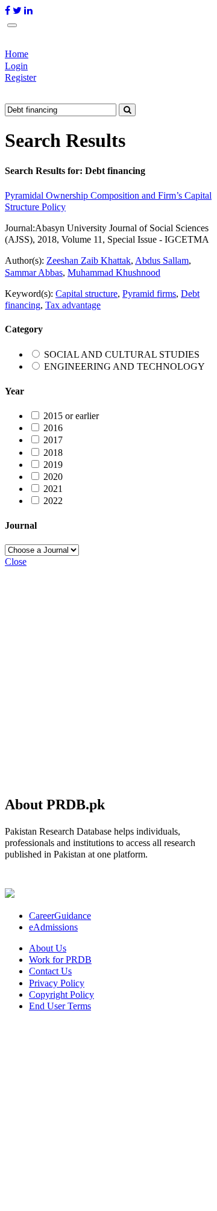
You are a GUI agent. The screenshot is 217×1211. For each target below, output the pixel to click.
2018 (53, 452)
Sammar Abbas (34, 272)
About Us (47, 948)
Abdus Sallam (162, 260)
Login (16, 66)
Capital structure (86, 293)
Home (16, 54)
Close (16, 561)
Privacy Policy (56, 983)
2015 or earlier (71, 416)
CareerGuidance (60, 916)
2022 (53, 501)
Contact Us (50, 971)
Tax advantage (73, 305)
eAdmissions (53, 927)
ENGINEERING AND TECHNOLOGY (124, 366)
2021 (53, 489)
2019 (53, 464)
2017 (53, 440)
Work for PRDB (60, 959)
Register (20, 77)
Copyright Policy (61, 994)
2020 (53, 477)
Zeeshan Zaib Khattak (88, 260)
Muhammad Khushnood (114, 272)
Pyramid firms (149, 293)
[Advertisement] (108, 675)
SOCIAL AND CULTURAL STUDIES (122, 354)
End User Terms (60, 1006)
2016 (53, 428)
